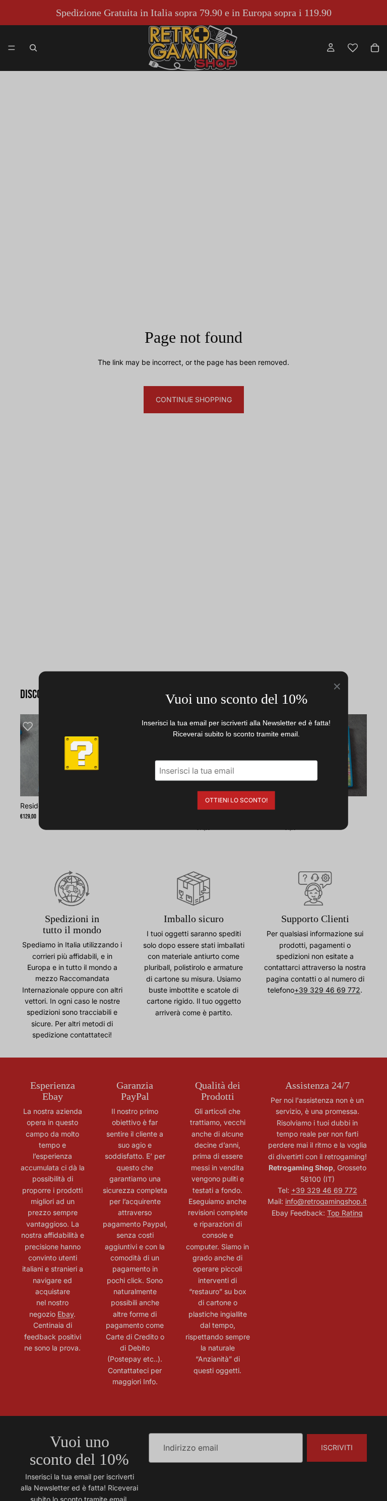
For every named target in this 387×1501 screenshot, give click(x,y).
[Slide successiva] (356, 755)
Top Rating (345, 1213)
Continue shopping (194, 399)
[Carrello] (375, 48)
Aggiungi (359, 780)
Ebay (65, 1314)
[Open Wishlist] (353, 48)
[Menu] (11, 47)
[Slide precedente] (31, 755)
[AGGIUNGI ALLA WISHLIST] (33, 727)
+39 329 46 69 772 (327, 990)
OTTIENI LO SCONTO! (236, 799)
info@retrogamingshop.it (326, 1201)
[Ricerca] (33, 48)
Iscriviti (337, 1447)
